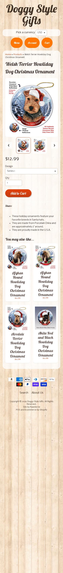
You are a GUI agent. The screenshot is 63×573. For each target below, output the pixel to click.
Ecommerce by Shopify (36, 410)
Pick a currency (25, 32)
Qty (7, 178)
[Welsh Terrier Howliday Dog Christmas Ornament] (23, 145)
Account (32, 42)
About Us (37, 392)
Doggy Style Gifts (31, 14)
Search (24, 392)
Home (8, 54)
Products (17, 54)
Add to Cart (18, 193)
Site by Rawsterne (31, 407)
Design (9, 166)
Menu (16, 42)
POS (18, 410)
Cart (47, 42)
